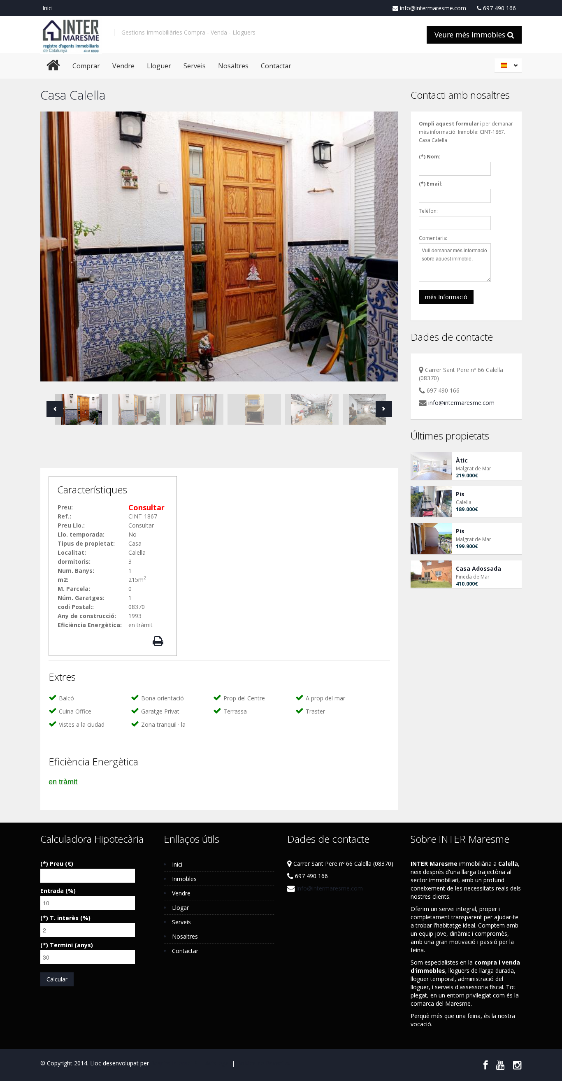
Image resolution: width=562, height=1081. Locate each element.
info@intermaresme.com (432, 8)
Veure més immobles (470, 35)
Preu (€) (61, 863)
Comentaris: (433, 238)
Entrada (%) (58, 891)
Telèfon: (428, 210)
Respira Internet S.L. (177, 1063)
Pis (460, 494)
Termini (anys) (71, 945)
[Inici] (71, 34)
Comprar (86, 65)
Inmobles (184, 879)
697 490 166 (498, 8)
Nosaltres (233, 65)
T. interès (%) (70, 918)
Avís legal (217, 1063)
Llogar (180, 907)
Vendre (123, 65)
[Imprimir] (159, 641)
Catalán (509, 65)
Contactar (276, 65)
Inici (47, 8)
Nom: (434, 156)
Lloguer (159, 65)
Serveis (194, 65)
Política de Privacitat (263, 1063)
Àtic (462, 460)
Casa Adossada (478, 568)
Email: (435, 183)
